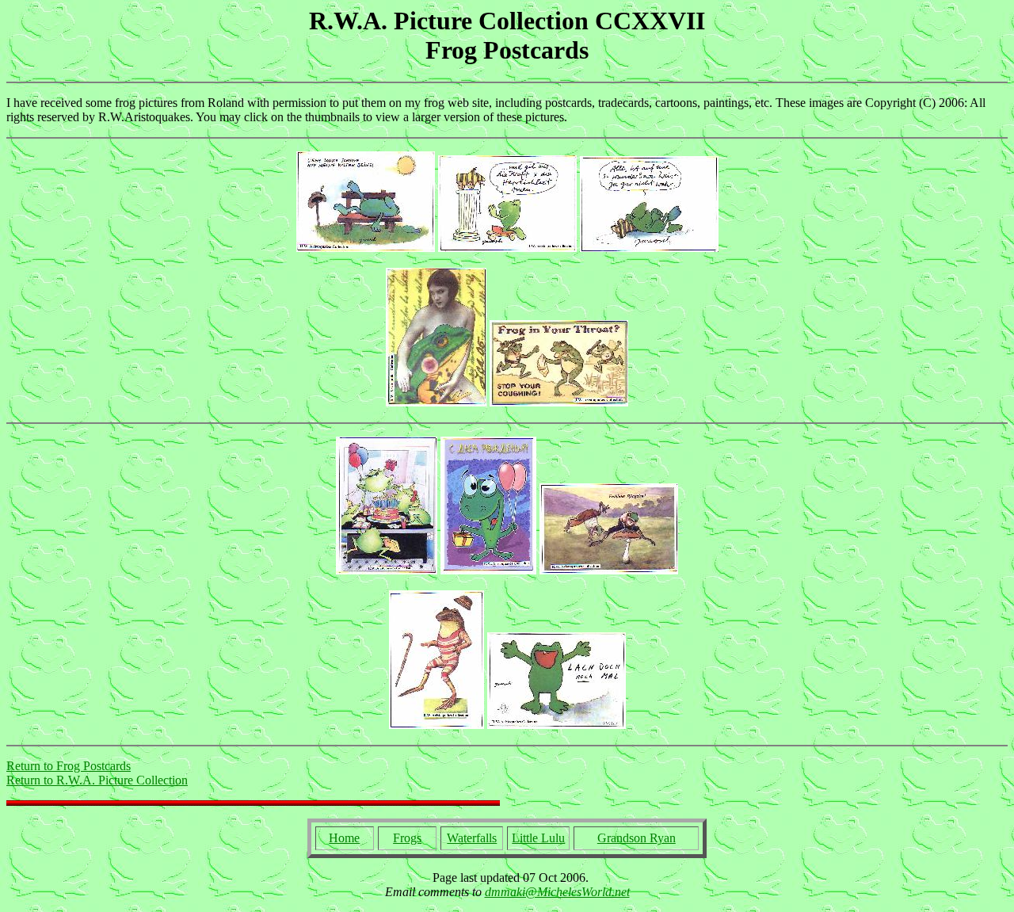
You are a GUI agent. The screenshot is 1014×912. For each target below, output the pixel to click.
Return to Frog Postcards (68, 766)
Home (344, 838)
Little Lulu (538, 838)
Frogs (407, 838)
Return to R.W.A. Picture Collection (97, 780)
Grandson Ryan (636, 838)
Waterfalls (472, 838)
